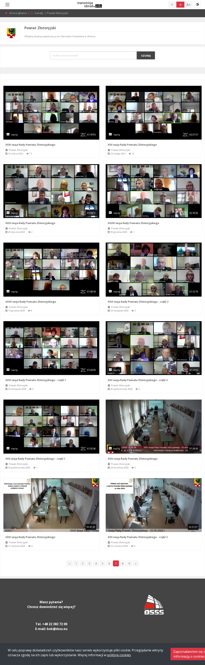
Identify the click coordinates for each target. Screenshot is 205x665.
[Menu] (7, 4)
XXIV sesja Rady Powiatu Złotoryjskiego (133, 458)
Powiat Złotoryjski (18, 149)
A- (172, 4)
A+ (188, 4)
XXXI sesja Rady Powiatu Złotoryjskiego (30, 144)
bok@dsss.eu (57, 629)
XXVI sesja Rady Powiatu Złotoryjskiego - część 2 (138, 301)
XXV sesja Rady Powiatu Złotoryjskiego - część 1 (35, 458)
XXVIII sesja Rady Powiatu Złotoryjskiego (133, 223)
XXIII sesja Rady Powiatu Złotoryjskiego (30, 537)
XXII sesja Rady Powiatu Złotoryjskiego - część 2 (138, 537)
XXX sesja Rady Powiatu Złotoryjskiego (132, 144)
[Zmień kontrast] (197, 5)
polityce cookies (119, 655)
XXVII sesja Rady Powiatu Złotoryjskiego (30, 301)
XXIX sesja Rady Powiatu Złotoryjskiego (30, 223)
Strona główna (18, 13)
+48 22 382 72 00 (54, 624)
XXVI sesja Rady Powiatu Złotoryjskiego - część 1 (35, 380)
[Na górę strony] (192, 640)
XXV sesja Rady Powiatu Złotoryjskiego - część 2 (138, 380)
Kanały (39, 13)
